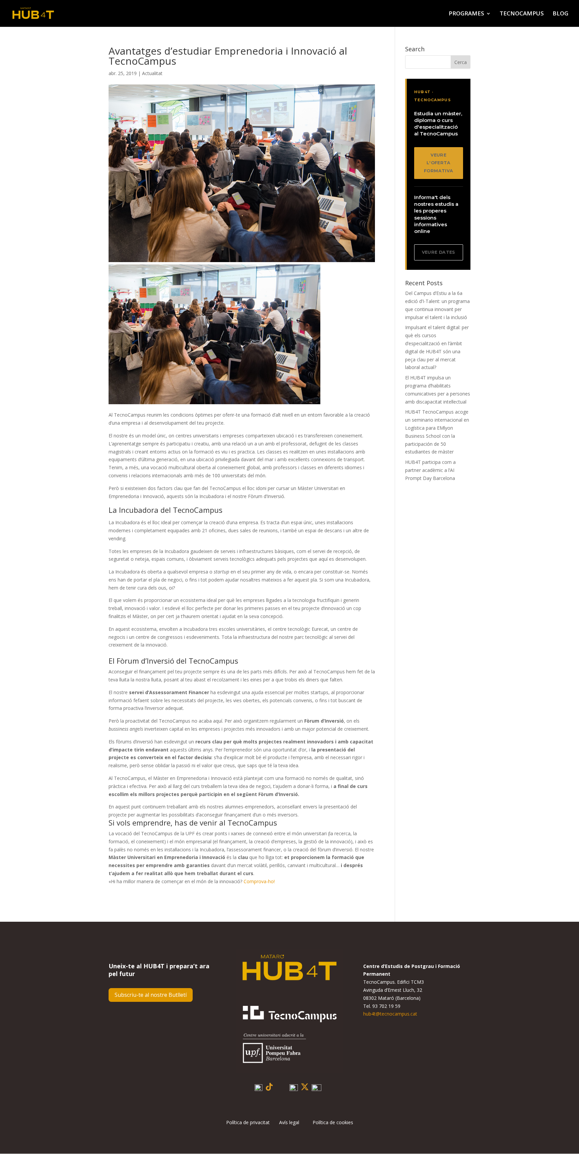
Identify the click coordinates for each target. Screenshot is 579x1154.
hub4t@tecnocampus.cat (390, 1014)
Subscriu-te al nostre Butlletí (151, 994)
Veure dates (438, 252)
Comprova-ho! (259, 881)
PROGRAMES (466, 14)
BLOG (560, 14)
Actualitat (152, 73)
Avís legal (289, 1122)
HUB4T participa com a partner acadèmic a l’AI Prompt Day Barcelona (430, 470)
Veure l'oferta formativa (438, 163)
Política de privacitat (252, 1122)
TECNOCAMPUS (522, 14)
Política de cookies (333, 1122)
